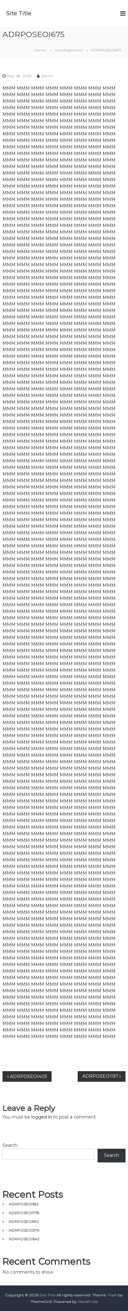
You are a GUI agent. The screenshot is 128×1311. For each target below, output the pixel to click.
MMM (9, 88)
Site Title (18, 13)
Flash (112, 1295)
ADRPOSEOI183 (24, 1204)
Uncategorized (68, 50)
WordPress (88, 1301)
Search (9, 1145)
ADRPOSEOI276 (24, 1230)
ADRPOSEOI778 (24, 1212)
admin (47, 76)
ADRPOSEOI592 (24, 1221)
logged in (41, 1117)
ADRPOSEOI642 (24, 1239)
